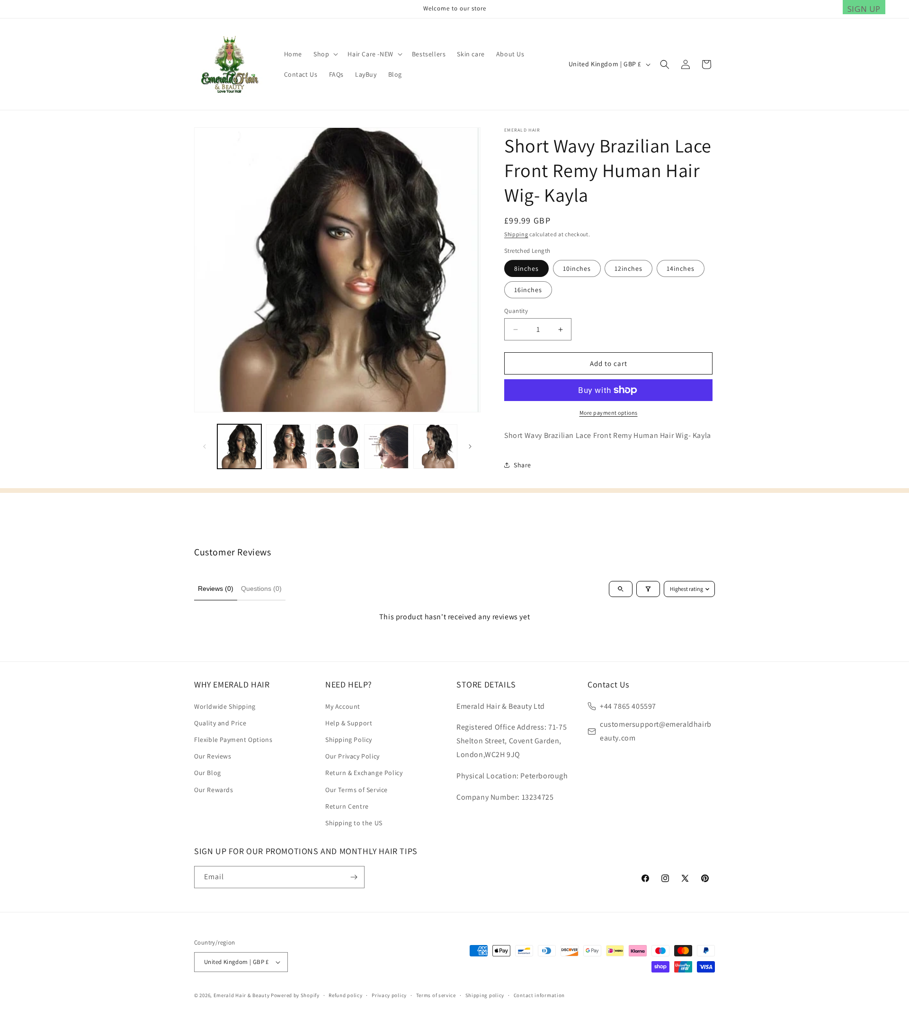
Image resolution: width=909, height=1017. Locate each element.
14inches (681, 268)
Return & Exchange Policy (363, 772)
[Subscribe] (353, 877)
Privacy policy (389, 995)
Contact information (539, 995)
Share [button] (522, 465)
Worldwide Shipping (225, 706)
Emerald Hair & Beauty (242, 995)
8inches (526, 268)
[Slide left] (204, 446)
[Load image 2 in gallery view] (288, 446)
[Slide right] (470, 446)
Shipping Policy (348, 739)
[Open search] (621, 589)
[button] (325, 54)
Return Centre (347, 806)
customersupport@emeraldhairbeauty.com (656, 731)
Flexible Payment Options (233, 739)
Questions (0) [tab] (261, 588)
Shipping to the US (354, 823)
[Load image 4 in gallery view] (386, 446)
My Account (342, 706)
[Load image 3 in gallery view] (337, 446)
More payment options (608, 412)
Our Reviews (213, 756)
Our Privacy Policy (352, 756)
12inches (628, 268)
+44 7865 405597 (628, 706)
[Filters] (648, 589)
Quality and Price (220, 723)
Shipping (516, 234)
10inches (577, 268)
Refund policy (345, 995)
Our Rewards (213, 789)
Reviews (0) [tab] (215, 588)
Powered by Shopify (295, 995)
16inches (528, 289)
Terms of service (436, 995)
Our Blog (207, 772)
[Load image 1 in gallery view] (239, 446)
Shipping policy (485, 995)
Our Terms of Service (356, 789)
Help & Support (348, 723)
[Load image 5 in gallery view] (435, 446)
